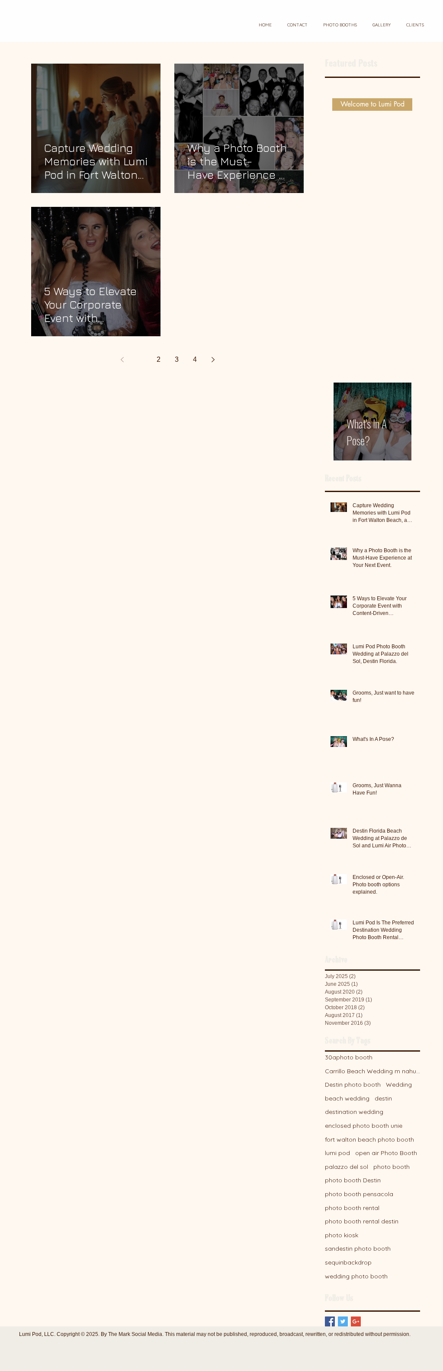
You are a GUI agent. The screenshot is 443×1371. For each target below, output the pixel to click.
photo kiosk (341, 1235)
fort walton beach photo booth (369, 1139)
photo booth (391, 1167)
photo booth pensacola (359, 1194)
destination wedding (354, 1112)
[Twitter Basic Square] (343, 1321)
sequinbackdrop (348, 1262)
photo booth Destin (353, 1180)
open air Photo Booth (386, 1153)
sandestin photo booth (358, 1248)
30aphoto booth (348, 1057)
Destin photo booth (353, 1084)
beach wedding (347, 1098)
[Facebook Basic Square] (330, 1321)
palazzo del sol (346, 1167)
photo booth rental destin (361, 1221)
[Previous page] (122, 359)
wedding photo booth (356, 1276)
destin (383, 1098)
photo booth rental (352, 1208)
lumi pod (337, 1153)
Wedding (399, 1084)
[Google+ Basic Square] (356, 1321)
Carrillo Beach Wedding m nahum (372, 1071)
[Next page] (213, 359)
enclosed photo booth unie (363, 1126)
